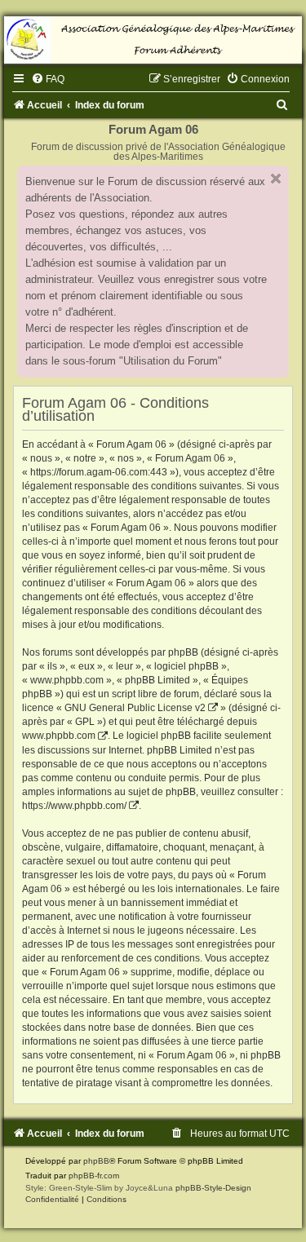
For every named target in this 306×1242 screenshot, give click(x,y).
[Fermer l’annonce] (276, 178)
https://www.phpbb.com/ (74, 805)
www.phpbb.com (58, 735)
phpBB (96, 1160)
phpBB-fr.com (94, 1175)
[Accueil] (153, 40)
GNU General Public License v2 (135, 708)
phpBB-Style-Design (213, 1187)
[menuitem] (47, 79)
